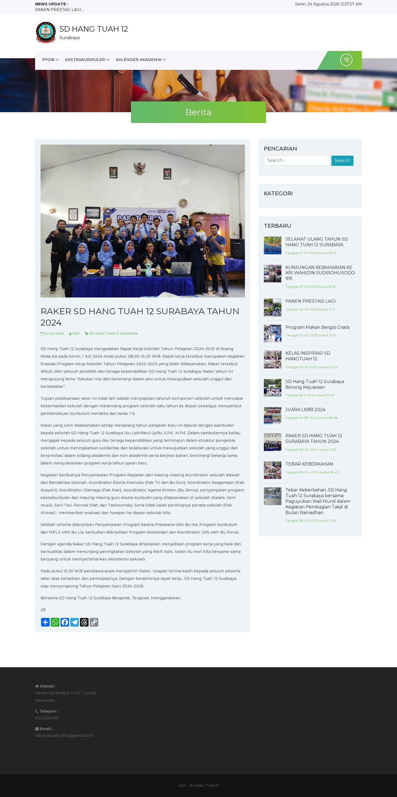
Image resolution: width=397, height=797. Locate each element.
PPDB (48, 59)
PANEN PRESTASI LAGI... (59, 9)
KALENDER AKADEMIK (139, 59)
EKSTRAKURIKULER (85, 59)
